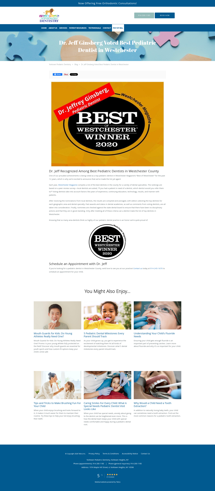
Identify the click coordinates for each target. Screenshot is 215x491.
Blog (76, 64)
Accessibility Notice (130, 453)
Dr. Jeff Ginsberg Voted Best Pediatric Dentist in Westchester (105, 64)
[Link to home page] (46, 15)
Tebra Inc (82, 454)
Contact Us (145, 453)
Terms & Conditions (111, 453)
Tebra (118, 482)
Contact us (137, 268)
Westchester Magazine (67, 185)
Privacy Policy (94, 453)
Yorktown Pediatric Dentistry (60, 64)
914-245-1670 (156, 268)
